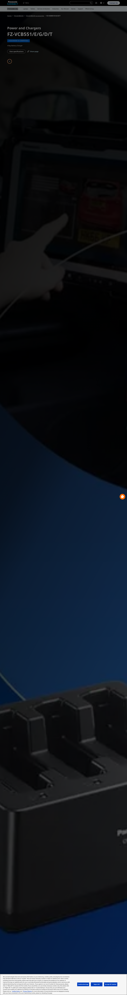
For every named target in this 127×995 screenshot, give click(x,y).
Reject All (97, 984)
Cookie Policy (16, 991)
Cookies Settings (83, 984)
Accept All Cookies (110, 984)
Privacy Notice (27, 991)
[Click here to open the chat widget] (122, 496)
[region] (63, 984)
